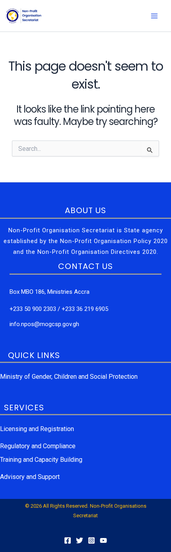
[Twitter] (79, 540)
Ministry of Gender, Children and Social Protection (69, 376)
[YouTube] (103, 540)
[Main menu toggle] (154, 16)
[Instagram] (91, 540)
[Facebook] (67, 540)
